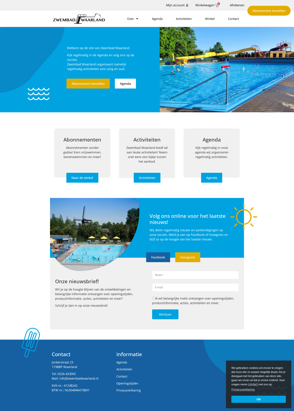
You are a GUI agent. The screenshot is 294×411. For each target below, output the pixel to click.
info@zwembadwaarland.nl (79, 378)
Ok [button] (259, 399)
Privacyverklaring (128, 390)
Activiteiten (184, 19)
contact (253, 384)
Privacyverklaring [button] (243, 389)
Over (130, 19)
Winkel (210, 19)
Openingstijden (127, 383)
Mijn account (175, 5)
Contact (233, 19)
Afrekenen (237, 5)
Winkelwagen (204, 5)
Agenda (157, 19)
